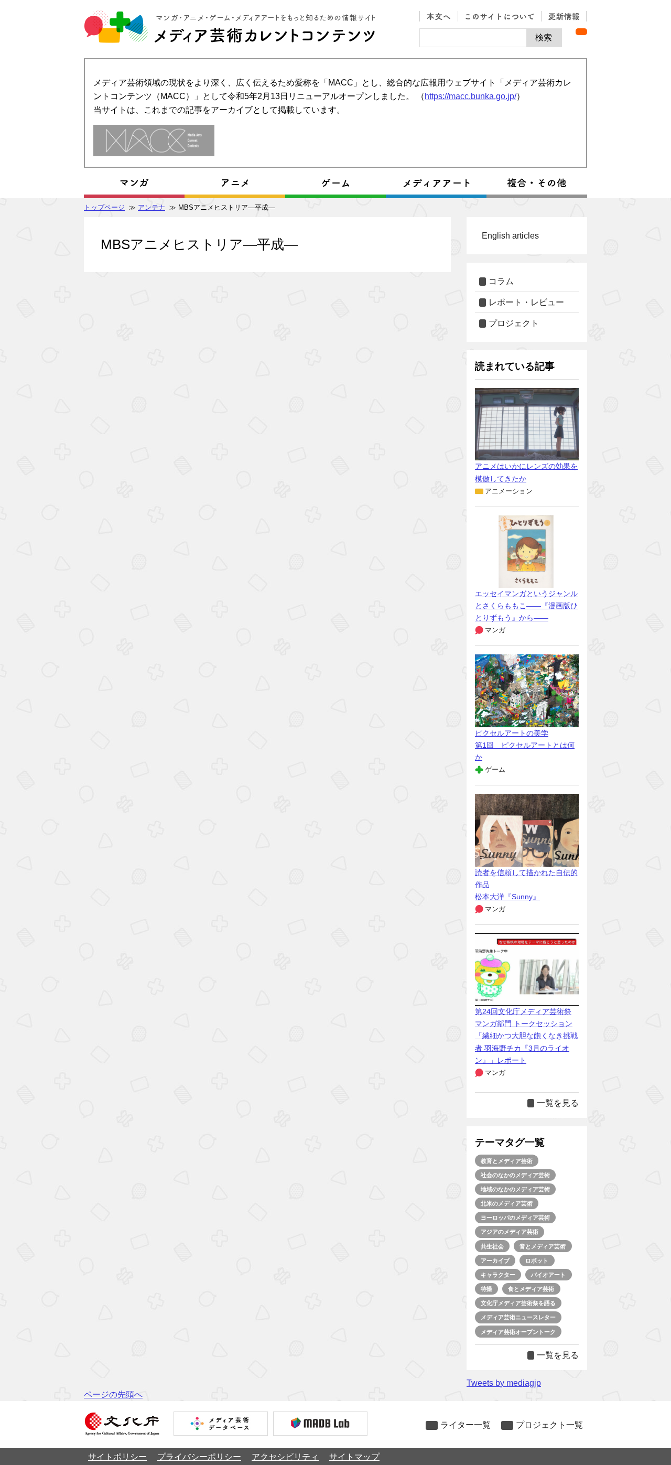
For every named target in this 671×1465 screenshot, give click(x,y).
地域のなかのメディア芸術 (515, 1189)
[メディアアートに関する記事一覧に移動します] (436, 183)
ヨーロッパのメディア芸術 (515, 1217)
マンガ (495, 630)
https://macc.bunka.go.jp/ (470, 96)
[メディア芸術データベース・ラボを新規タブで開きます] (320, 1425)
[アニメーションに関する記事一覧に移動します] (235, 183)
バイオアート (548, 1275)
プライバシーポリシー (199, 1456)
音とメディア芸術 (543, 1246)
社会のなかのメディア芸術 (515, 1175)
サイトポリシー (117, 1456)
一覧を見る (558, 1102)
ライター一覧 (465, 1424)
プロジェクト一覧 (549, 1424)
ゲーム (495, 769)
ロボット (536, 1260)
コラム (501, 281)
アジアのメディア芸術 (509, 1232)
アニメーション (509, 491)
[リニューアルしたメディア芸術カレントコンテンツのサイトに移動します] (153, 141)
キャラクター (498, 1275)
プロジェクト (514, 323)
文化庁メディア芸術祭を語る (518, 1303)
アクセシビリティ (285, 1456)
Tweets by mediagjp (504, 1382)
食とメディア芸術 (531, 1289)
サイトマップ (354, 1456)
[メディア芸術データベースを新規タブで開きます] (221, 1425)
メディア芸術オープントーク (518, 1332)
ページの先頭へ (113, 1394)
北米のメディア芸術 (507, 1203)
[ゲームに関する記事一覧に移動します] (335, 183)
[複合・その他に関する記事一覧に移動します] (536, 183)
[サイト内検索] (473, 38)
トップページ (104, 207)
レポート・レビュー (526, 302)
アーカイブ (495, 1260)
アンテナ (151, 207)
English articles (510, 235)
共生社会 (492, 1246)
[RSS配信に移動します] (581, 31)
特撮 (486, 1289)
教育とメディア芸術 (507, 1161)
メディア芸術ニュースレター (518, 1317)
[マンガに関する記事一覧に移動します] (134, 183)
